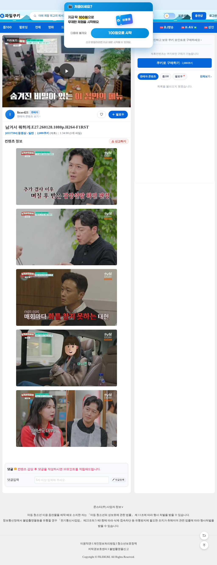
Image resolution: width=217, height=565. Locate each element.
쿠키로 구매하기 (175, 63)
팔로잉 (23, 27)
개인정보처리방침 (104, 543)
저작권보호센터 (97, 549)
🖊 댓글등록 (118, 479)
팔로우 (179, 76)
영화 (51, 27)
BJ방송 (167, 27)
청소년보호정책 (127, 543)
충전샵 (199, 15)
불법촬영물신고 (119, 549)
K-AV (189, 27)
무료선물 (183, 15)
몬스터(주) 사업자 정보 (108, 506)
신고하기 (120, 141)
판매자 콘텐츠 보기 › (28, 116)
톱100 (7, 27)
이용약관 (85, 543)
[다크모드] (169, 16)
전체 (38, 27)
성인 (209, 27)
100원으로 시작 (120, 33)
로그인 (213, 15)
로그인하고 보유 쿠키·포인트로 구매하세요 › (175, 39)
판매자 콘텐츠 (148, 76)
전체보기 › (206, 76)
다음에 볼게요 (79, 33)
